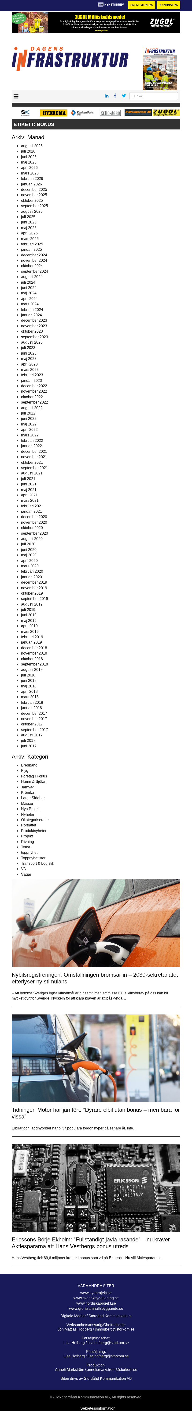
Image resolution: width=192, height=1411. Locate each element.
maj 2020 (29, 555)
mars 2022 (30, 435)
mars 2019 (30, 632)
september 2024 (34, 271)
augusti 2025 (32, 211)
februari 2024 (32, 310)
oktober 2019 (32, 593)
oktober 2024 (32, 266)
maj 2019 (29, 621)
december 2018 (34, 648)
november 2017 (34, 719)
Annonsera (168, 5)
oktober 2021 (32, 462)
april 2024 (29, 299)
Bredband (29, 765)
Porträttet (28, 825)
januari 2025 (31, 249)
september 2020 (34, 533)
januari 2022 (31, 446)
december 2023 (34, 320)
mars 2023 (30, 370)
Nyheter (27, 814)
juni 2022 (29, 419)
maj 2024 (29, 293)
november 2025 (34, 195)
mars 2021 (30, 500)
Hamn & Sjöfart (33, 782)
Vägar (26, 874)
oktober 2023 (32, 331)
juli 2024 (28, 282)
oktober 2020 (32, 528)
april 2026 (29, 168)
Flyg (24, 771)
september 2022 (34, 402)
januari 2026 (31, 184)
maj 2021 (29, 490)
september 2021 (34, 468)
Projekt (27, 836)
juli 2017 (28, 740)
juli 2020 (28, 544)
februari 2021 (32, 506)
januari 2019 (31, 642)
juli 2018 (28, 675)
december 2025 (34, 190)
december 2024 (34, 255)
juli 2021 (28, 479)
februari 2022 (32, 440)
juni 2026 (29, 157)
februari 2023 (32, 375)
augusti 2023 (32, 342)
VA (23, 869)
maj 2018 (29, 686)
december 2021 (34, 451)
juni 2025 (29, 222)
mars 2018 (30, 697)
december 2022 (34, 386)
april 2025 (29, 233)
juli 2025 (28, 217)
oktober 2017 (32, 724)
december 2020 (34, 517)
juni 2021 (29, 484)
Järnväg (27, 787)
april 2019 (29, 626)
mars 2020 (30, 566)
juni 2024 (29, 288)
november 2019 (34, 588)
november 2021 (34, 457)
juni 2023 (29, 353)
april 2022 (29, 430)
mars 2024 (30, 304)
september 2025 (34, 206)
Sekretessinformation (97, 1408)
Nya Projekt (31, 809)
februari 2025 (32, 244)
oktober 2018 (32, 659)
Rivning (27, 842)
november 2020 (34, 522)
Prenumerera (141, 5)
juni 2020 (29, 550)
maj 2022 (29, 424)
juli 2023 (28, 348)
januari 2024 (31, 315)
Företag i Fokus (34, 776)
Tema (25, 847)
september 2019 (34, 599)
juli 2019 (28, 610)
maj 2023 (29, 359)
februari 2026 (32, 179)
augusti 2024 (32, 277)
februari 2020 (32, 571)
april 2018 (29, 691)
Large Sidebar (33, 798)
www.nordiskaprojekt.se (96, 1303)
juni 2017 (29, 746)
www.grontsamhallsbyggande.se (96, 1308)
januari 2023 (31, 381)
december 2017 (34, 713)
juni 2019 (29, 615)
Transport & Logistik (37, 863)
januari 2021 (31, 511)
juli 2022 (28, 413)
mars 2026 (30, 173)
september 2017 (34, 730)
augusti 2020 (32, 539)
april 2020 (29, 561)
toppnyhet (29, 852)
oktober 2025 (32, 200)
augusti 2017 (32, 735)
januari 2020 (31, 577)
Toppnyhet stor (33, 858)
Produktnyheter (33, 831)
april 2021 (29, 495)
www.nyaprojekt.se (96, 1293)
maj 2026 (29, 162)
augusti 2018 (32, 670)
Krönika (27, 792)
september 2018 (34, 664)
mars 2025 (30, 239)
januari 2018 (31, 708)
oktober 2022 (32, 397)
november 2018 (34, 653)
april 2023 (29, 364)
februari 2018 (32, 702)
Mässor (27, 803)
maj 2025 (29, 228)
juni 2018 (29, 681)
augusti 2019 (32, 604)
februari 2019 (32, 637)
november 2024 (34, 260)
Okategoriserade (35, 820)
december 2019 (34, 582)
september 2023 (34, 337)
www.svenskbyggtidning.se (96, 1298)
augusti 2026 (32, 146)
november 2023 (34, 326)
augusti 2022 (32, 408)
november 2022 (34, 391)
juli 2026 (28, 151)
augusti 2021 (32, 473)
